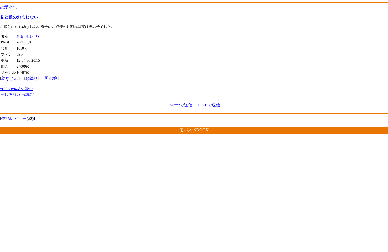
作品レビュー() (17, 118)
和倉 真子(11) (28, 36)
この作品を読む (16, 88)
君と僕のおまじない (19, 17)
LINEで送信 (209, 105)
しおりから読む (17, 94)
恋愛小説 (8, 7)
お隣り (31, 78)
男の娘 (51, 78)
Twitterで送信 (180, 105)
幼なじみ (9, 78)
